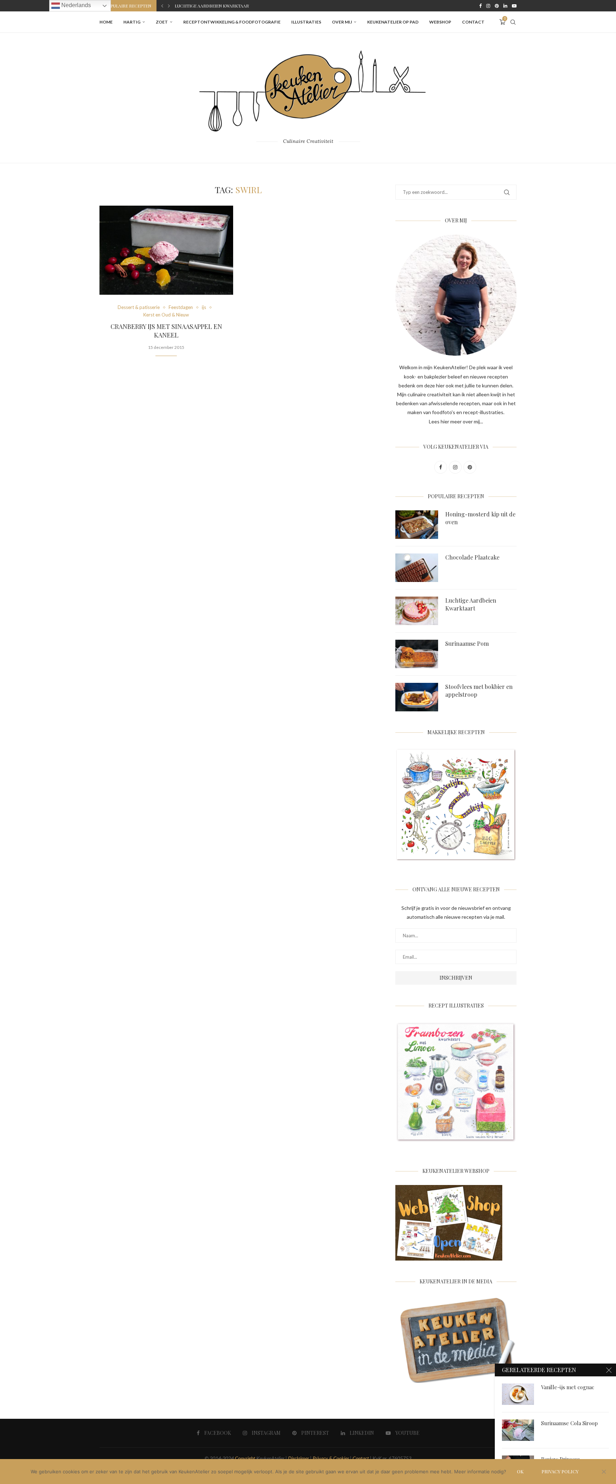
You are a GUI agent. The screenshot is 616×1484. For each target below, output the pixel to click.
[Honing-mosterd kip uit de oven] (416, 524)
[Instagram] (488, 5)
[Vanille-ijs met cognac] (518, 1394)
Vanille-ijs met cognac (567, 1387)
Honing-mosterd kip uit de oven (480, 518)
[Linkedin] (505, 5)
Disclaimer (298, 1458)
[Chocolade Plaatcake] (416, 567)
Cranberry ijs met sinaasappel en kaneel (166, 330)
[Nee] (603, 1472)
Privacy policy (560, 1471)
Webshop (440, 22)
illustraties (306, 22)
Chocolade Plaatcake (472, 557)
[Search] (513, 22)
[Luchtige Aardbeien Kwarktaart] (416, 611)
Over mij (342, 22)
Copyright (245, 1458)
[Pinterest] (497, 5)
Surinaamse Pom (193, 6)
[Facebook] (480, 5)
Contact (473, 22)
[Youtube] (514, 5)
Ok (520, 1471)
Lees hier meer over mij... (456, 421)
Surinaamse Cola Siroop (569, 1423)
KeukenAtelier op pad (393, 22)
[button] (162, 5)
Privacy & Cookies (331, 1458)
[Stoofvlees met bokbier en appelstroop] (416, 697)
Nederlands (75, 5)
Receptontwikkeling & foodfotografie (232, 22)
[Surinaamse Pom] (416, 654)
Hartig (131, 22)
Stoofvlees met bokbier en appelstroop (479, 690)
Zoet (162, 22)
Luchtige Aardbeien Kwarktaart (470, 604)
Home (106, 22)
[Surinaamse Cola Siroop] (518, 1430)
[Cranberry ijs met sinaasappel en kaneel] (166, 250)
